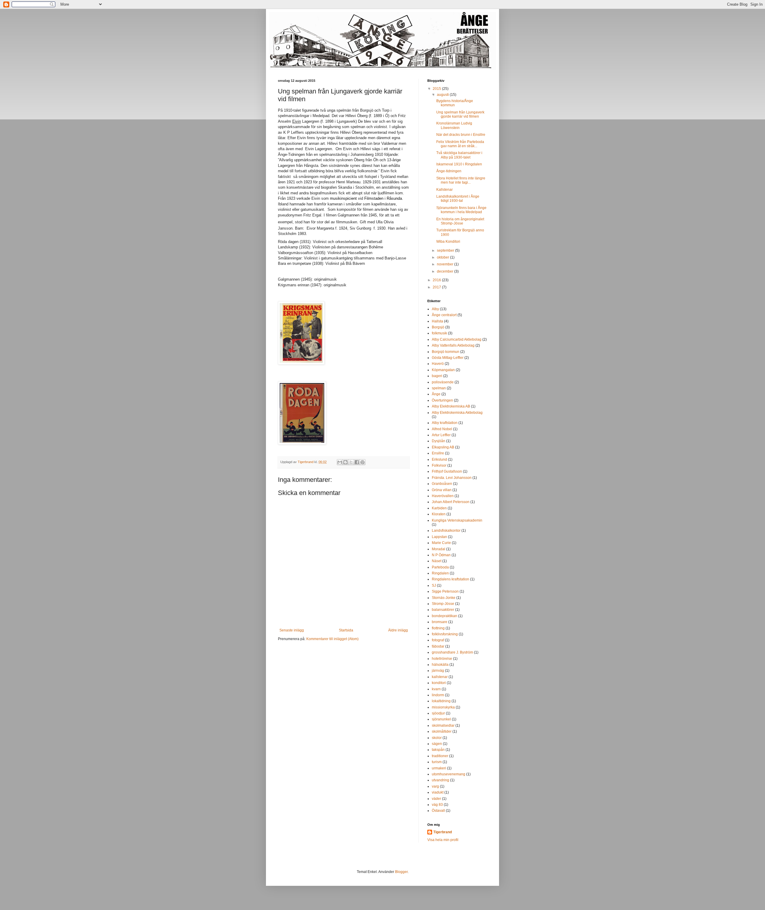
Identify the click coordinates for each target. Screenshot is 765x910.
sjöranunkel (441, 719)
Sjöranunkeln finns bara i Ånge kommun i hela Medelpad (461, 210)
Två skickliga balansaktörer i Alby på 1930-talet (459, 155)
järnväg (438, 670)
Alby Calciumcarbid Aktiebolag (456, 339)
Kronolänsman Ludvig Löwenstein (454, 125)
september (446, 250)
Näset (436, 561)
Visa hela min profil (442, 840)
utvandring (440, 780)
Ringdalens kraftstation (450, 579)
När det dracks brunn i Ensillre (460, 135)
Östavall (438, 810)
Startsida (346, 630)
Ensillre (438, 453)
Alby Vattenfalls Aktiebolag (453, 345)
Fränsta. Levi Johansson (452, 478)
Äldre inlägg (398, 630)
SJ (434, 585)
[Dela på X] (351, 462)
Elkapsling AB (443, 447)
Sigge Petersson (445, 591)
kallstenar (440, 677)
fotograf (438, 640)
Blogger (401, 872)
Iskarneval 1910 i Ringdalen (459, 164)
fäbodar (438, 646)
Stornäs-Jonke (443, 598)
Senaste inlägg (291, 630)
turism (437, 762)
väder (436, 799)
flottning (438, 628)
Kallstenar (444, 189)
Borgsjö (438, 327)
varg (435, 786)
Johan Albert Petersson (450, 502)
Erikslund (439, 459)
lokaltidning (441, 701)
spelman (439, 388)
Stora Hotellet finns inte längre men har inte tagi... (460, 180)
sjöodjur (438, 713)
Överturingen (442, 400)
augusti (443, 95)
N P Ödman (441, 555)
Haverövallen (443, 496)
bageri (437, 376)
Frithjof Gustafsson (447, 471)
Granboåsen (442, 484)
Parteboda (440, 567)
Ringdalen (440, 573)
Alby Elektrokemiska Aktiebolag (457, 413)
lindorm (438, 695)
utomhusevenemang (448, 774)
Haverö (438, 364)
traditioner (440, 756)
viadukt (437, 792)
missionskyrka (443, 707)
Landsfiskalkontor (446, 530)
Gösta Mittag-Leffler (447, 358)
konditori (439, 683)
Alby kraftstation (445, 423)
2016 (437, 280)
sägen (437, 744)
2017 (437, 287)
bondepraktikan (444, 616)
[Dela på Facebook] (357, 462)
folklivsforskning (445, 634)
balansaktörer (443, 610)
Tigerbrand (442, 832)
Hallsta (437, 321)
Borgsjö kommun (445, 352)
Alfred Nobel (442, 429)
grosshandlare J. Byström (452, 652)
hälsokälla (440, 664)
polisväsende (443, 382)
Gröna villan (442, 490)
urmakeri (439, 768)
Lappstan (439, 537)
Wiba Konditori (448, 241)
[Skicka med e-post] (340, 462)
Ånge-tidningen (448, 171)
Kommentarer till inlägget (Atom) (332, 639)
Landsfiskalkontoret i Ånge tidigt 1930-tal (457, 198)
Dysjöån (438, 441)
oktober (443, 257)
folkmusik (439, 333)
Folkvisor (439, 465)
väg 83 (437, 805)
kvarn (436, 689)
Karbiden (439, 508)
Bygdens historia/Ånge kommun (454, 103)
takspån (438, 750)
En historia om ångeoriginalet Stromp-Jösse (460, 221)
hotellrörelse (442, 659)
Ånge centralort (444, 315)
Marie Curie (441, 543)
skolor (437, 738)
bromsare (439, 622)
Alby (435, 309)
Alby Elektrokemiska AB (451, 406)
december (445, 271)
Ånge (436, 394)
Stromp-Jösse (443, 604)
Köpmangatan (443, 370)
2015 (437, 89)
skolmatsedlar (443, 725)
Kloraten (439, 514)
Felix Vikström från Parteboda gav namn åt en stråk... (460, 144)
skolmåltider (442, 731)
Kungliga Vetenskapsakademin (457, 520)
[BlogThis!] (345, 462)
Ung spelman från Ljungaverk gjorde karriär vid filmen (460, 114)
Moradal (438, 549)
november (445, 264)
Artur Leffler (441, 435)
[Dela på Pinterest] (362, 462)
